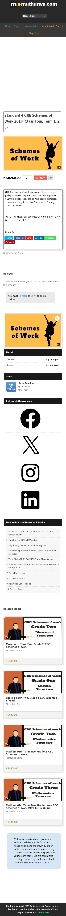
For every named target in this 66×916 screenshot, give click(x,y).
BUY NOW (40, 177)
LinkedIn (38, 238)
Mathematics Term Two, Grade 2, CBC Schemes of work (29, 753)
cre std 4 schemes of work (44, 264)
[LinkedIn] (30, 511)
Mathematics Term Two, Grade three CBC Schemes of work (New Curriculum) (32, 807)
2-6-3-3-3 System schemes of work (19, 260)
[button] (57, 318)
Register (23, 295)
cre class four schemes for (16, 264)
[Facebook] (30, 429)
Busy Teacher (26, 383)
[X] (30, 457)
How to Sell (30, 26)
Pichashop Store (14, 650)
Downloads (19, 578)
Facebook (19, 238)
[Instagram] (30, 484)
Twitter (9, 238)
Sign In (33, 33)
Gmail (29, 238)
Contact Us (43, 912)
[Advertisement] (33, 78)
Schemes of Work (14, 252)
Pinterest (10, 242)
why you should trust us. (37, 862)
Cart (53, 26)
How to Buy (11, 26)
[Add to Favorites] (50, 177)
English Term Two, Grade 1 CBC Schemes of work (31, 699)
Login (33, 295)
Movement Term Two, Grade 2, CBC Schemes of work (28, 645)
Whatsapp (50, 238)
